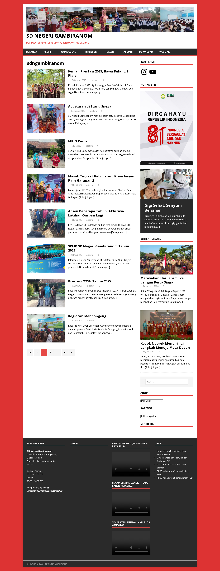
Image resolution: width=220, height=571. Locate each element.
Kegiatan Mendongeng (87, 316)
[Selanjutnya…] (92, 92)
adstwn (94, 80)
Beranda (31, 51)
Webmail (164, 51)
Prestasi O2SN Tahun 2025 (89, 281)
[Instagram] (144, 72)
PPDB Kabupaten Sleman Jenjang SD (175, 497)
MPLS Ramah (79, 141)
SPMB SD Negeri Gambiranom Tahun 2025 (98, 248)
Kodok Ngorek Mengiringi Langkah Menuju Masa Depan (165, 365)
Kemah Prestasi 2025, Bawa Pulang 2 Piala (98, 73)
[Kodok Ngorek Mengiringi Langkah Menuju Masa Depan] (166, 358)
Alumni (128, 51)
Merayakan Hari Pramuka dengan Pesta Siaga (162, 300)
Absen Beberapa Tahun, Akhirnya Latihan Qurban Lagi (96, 213)
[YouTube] (153, 72)
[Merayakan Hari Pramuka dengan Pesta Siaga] (166, 292)
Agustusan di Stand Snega (89, 106)
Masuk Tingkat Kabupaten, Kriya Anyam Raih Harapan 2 (101, 178)
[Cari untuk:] (166, 402)
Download (146, 51)
